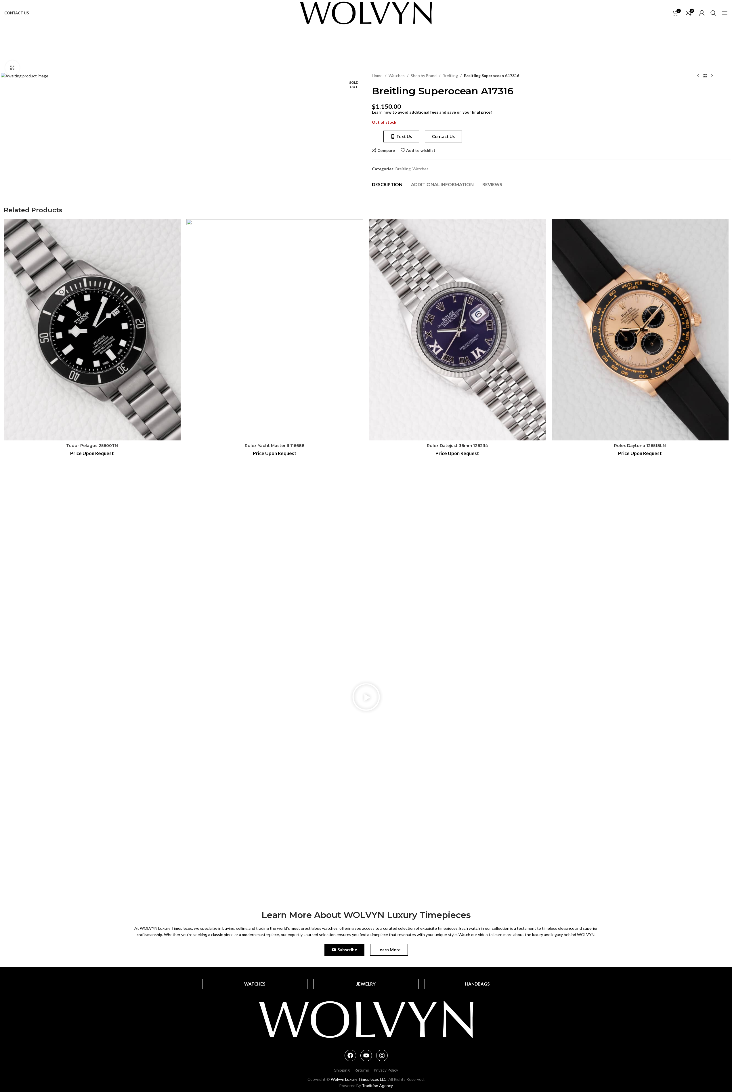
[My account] (702, 13)
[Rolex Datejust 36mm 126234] (457, 329)
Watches (397, 75)
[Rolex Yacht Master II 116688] (274, 329)
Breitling (450, 75)
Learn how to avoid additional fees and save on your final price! (432, 112)
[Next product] (711, 75)
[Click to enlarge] (12, 67)
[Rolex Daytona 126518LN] (640, 329)
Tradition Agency (377, 1085)
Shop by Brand (424, 75)
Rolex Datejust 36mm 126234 (457, 445)
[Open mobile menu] (725, 13)
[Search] (713, 13)
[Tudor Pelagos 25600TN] (92, 329)
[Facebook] (350, 1055)
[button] (366, 698)
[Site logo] (366, 12)
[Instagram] (382, 1055)
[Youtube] (366, 1055)
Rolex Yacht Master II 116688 (275, 445)
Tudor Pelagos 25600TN (92, 445)
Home (377, 75)
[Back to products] (705, 75)
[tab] (387, 184)
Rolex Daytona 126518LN (640, 445)
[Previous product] (698, 75)
